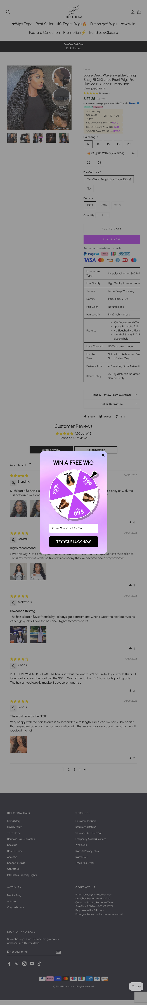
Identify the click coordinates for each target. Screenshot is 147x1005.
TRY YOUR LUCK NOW (73, 541)
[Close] (103, 455)
